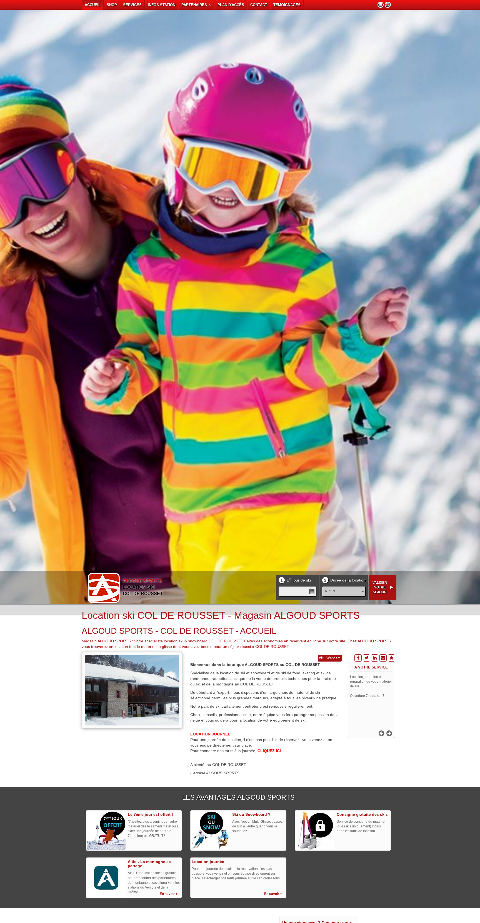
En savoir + (169, 894)
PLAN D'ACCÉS (231, 5)
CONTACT (258, 5)
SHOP (112, 5)
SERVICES (132, 5)
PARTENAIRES (195, 5)
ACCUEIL (93, 5)
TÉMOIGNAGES (287, 5)
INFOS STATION (161, 5)
